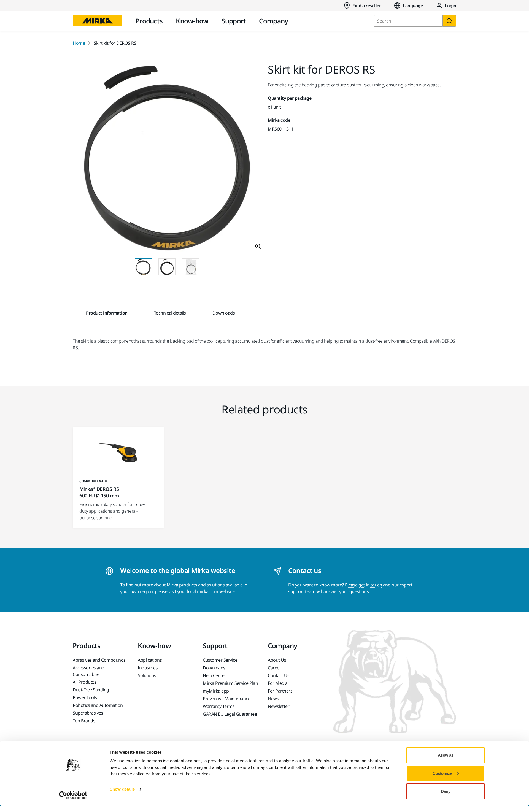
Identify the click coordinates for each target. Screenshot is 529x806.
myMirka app (216, 691)
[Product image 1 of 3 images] (167, 159)
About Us (277, 660)
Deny (445, 791)
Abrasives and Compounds (99, 660)
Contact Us (278, 675)
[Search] (449, 21)
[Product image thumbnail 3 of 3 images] (190, 266)
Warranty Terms (218, 706)
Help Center (214, 675)
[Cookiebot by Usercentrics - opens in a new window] (73, 795)
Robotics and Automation (98, 705)
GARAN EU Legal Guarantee (230, 714)
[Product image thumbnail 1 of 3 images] (143, 266)
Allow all (445, 755)
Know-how (192, 20)
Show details (122, 789)
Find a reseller (366, 5)
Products (149, 20)
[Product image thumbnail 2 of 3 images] (167, 266)
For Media (278, 683)
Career (274, 668)
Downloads (214, 668)
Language (413, 5)
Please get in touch (363, 585)
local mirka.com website (210, 591)
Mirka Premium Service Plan (230, 683)
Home (79, 43)
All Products (84, 682)
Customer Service (220, 660)
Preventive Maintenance (226, 699)
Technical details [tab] (170, 313)
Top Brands (84, 721)
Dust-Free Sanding (91, 690)
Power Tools (85, 697)
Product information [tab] (107, 313)
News (273, 699)
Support (234, 20)
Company (273, 20)
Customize (442, 773)
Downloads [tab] (223, 313)
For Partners (280, 691)
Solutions (147, 675)
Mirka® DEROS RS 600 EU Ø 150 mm (99, 492)
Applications (150, 660)
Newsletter (278, 706)
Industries (148, 668)
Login (450, 5)
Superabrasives (88, 713)
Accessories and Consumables (88, 671)
